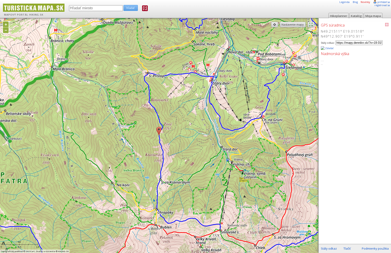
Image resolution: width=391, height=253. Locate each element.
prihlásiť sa (383, 2)
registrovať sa (382, 5)
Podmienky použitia (375, 248)
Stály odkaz (329, 248)
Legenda (344, 2)
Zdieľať (329, 48)
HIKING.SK (36, 14)
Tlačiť (347, 248)
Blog (355, 2)
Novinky (365, 2)
